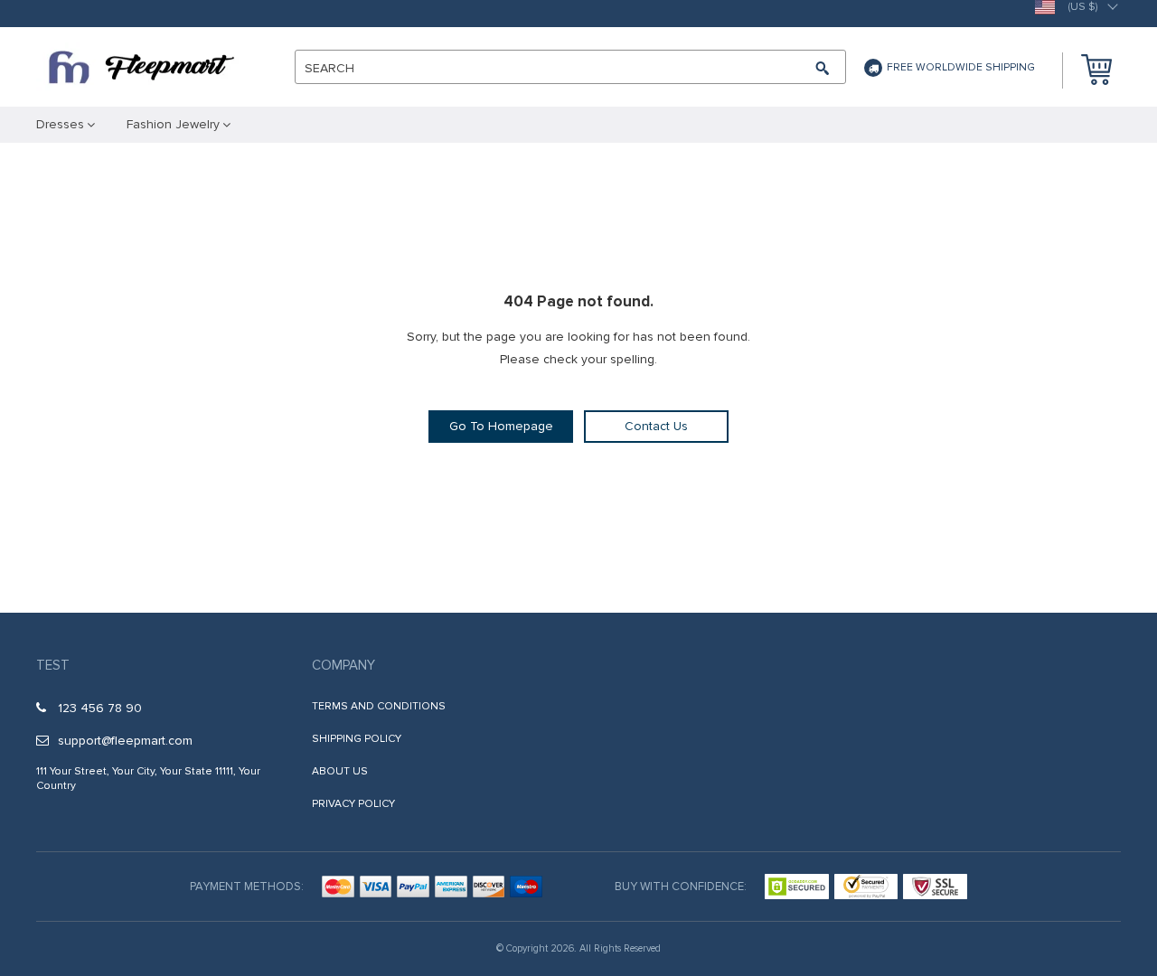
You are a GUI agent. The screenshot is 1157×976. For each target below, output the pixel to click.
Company (343, 665)
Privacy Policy (353, 804)
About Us (340, 771)
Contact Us (656, 426)
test (53, 665)
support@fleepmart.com (125, 740)
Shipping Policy (356, 739)
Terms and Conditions (379, 706)
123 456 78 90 (100, 708)
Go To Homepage (501, 426)
